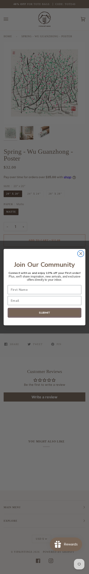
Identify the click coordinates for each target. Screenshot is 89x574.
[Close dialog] (81, 253)
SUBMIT (44, 313)
